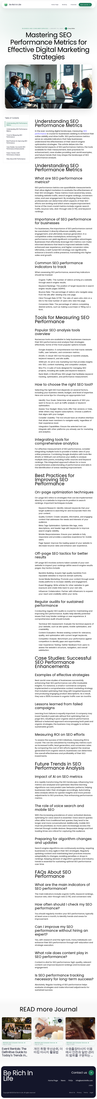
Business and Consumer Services (35, 28)
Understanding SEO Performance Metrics (17, 124)
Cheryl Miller (71, 28)
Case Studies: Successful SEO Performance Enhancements (16, 148)
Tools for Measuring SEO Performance (14, 136)
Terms (86, 1092)
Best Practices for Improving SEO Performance (17, 142)
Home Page (53, 1080)
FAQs (70, 1080)
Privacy (79, 1092)
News (63, 1080)
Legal (91, 1092)
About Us (72, 1092)
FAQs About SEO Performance (16, 159)
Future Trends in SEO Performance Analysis (13, 153)
